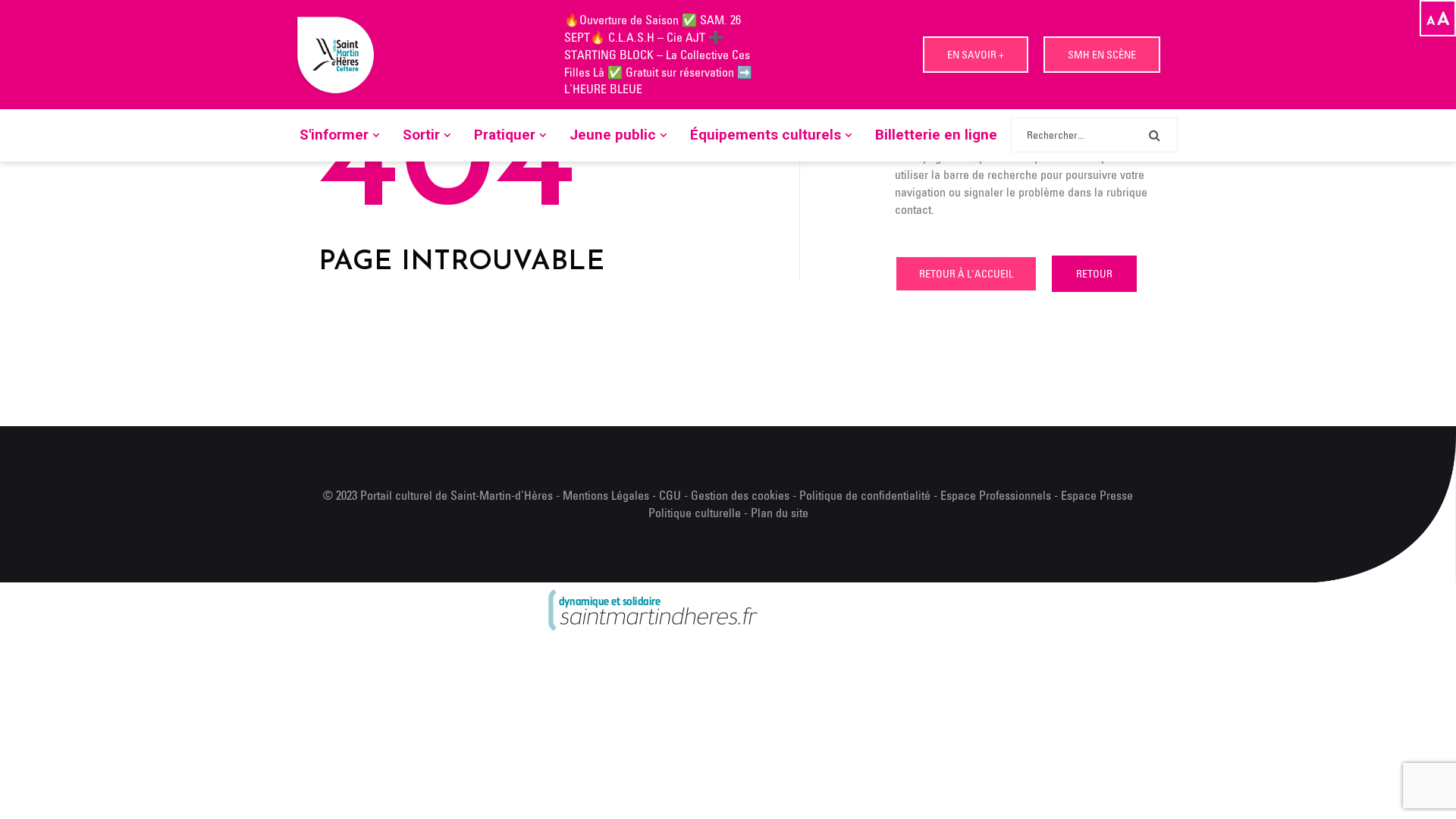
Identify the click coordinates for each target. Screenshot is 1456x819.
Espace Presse (1097, 495)
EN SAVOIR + (975, 54)
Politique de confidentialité (866, 495)
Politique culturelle (694, 512)
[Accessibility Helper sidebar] (1438, 18)
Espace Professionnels (995, 495)
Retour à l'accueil (966, 274)
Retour (1094, 274)
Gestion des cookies (740, 495)
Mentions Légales (606, 495)
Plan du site (779, 512)
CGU (670, 495)
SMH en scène (1102, 54)
